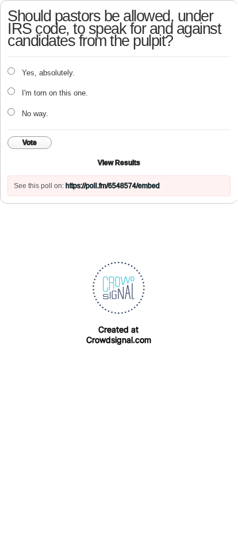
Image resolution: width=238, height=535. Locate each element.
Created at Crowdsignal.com (118, 334)
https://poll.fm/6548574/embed (113, 186)
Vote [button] (29, 143)
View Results (119, 163)
